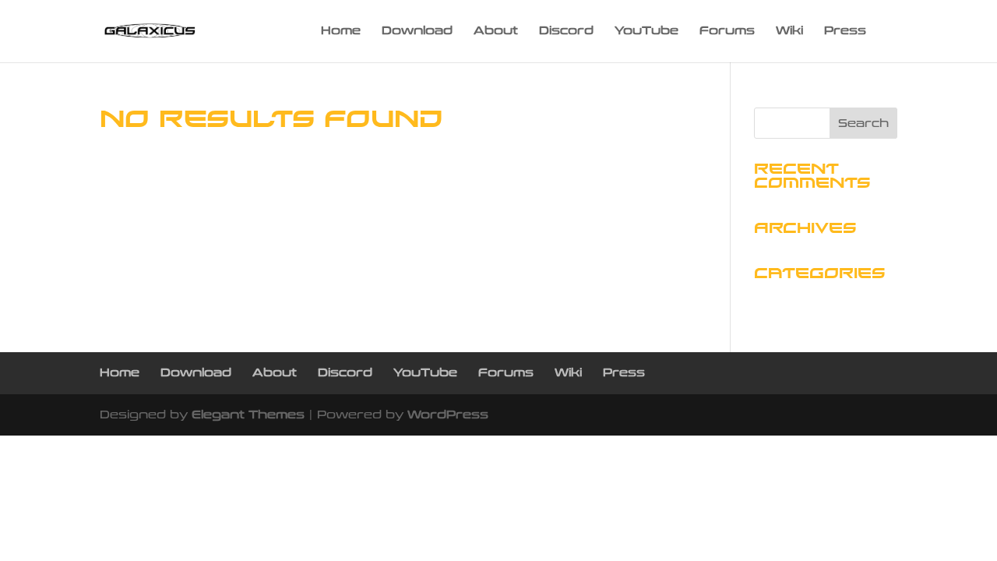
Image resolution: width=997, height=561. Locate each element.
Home (341, 31)
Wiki (789, 31)
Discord (566, 31)
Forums (727, 31)
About (496, 31)
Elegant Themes (248, 415)
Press (845, 31)
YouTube (646, 31)
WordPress (447, 415)
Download (417, 31)
